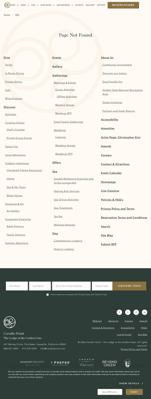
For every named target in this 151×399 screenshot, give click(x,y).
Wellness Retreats (64, 224)
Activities (10, 114)
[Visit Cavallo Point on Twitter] (128, 312)
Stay (55, 233)
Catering (60, 137)
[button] (15, 5)
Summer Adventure (16, 243)
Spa (54, 171)
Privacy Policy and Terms (117, 208)
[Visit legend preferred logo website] (87, 363)
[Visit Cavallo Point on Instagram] (136, 312)
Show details (129, 383)
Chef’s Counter (16, 129)
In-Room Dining (14, 73)
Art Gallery (13, 210)
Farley (9, 64)
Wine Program (13, 98)
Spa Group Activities (66, 199)
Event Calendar (111, 173)
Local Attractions (15, 154)
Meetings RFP (63, 113)
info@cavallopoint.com (52, 348)
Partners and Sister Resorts (118, 110)
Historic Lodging (64, 249)
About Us (107, 57)
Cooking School (14, 122)
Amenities (108, 128)
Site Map (107, 235)
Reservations (123, 5)
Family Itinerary (16, 234)
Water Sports (14, 195)
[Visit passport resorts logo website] (32, 363)
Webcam (97, 321)
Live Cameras (110, 190)
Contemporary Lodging (68, 240)
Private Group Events (19, 138)
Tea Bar (58, 216)
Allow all (110, 392)
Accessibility (109, 119)
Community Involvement (117, 64)
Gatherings (59, 75)
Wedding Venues (65, 145)
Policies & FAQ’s (112, 199)
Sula (7, 90)
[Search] (144, 5)
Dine (7, 57)
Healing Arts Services (66, 191)
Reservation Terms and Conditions (124, 217)
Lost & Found (124, 334)
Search (105, 226)
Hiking (10, 178)
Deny (134, 392)
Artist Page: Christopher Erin (121, 137)
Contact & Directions (115, 164)
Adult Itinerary (15, 226)
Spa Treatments (63, 207)
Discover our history (114, 73)
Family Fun (11, 146)
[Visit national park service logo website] (127, 363)
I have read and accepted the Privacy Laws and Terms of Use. (78, 294)
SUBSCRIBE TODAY (129, 286)
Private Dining (13, 81)
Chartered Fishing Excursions (24, 170)
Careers (106, 155)
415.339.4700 (29, 348)
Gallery (57, 66)
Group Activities (65, 89)
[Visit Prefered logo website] (61, 363)
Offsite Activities (67, 96)
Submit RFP (108, 244)
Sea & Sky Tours (16, 187)
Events (56, 57)
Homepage (108, 182)
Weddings (60, 130)
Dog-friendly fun (112, 81)
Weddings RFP (64, 153)
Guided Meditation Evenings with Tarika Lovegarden (74, 180)
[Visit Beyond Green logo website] (109, 363)
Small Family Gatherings (68, 121)
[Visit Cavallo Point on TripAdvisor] (144, 312)
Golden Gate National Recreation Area (122, 92)
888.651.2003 (11, 348)
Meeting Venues (64, 104)
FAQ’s (144, 327)
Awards (106, 146)
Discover (10, 107)
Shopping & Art (14, 203)
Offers (56, 162)
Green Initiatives (112, 102)
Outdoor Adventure (17, 163)
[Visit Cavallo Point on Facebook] (119, 312)
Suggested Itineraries (18, 219)
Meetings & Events (65, 82)
